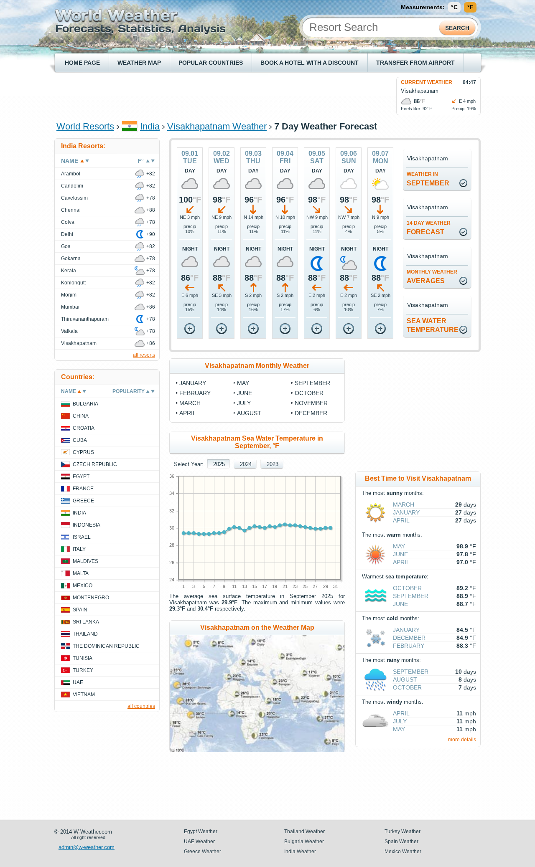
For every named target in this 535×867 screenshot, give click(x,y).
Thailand (85, 634)
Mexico (82, 585)
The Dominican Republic (106, 646)
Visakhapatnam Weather (217, 126)
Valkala (69, 331)
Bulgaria (85, 404)
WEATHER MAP (139, 62)
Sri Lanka (86, 622)
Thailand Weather (304, 831)
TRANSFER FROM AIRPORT (415, 62)
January (192, 383)
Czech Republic (95, 464)
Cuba (80, 440)
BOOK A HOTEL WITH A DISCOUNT (309, 62)
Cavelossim (74, 198)
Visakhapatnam (79, 343)
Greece (83, 501)
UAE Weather (199, 841)
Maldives (85, 561)
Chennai (71, 210)
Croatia (83, 428)
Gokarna (71, 258)
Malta (81, 573)
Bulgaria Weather (304, 841)
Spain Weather (401, 841)
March (190, 403)
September (428, 179)
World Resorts (85, 126)
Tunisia (82, 658)
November (311, 403)
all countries (141, 706)
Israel (82, 537)
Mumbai (70, 307)
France (83, 489)
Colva (67, 222)
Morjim (68, 295)
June (244, 393)
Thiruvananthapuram (85, 319)
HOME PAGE (82, 62)
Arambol (70, 174)
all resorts (144, 355)
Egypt (81, 476)
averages (432, 276)
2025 (219, 464)
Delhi (67, 234)
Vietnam (84, 694)
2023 (272, 464)
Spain (80, 610)
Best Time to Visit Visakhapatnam (418, 478)
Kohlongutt (73, 283)
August (249, 413)
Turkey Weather (402, 831)
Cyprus (83, 452)
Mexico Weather (403, 851)
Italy (79, 549)
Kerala (68, 271)
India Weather (300, 851)
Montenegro (91, 598)
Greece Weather (202, 851)
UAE (78, 682)
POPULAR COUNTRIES (210, 62)
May (243, 383)
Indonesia (86, 525)
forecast (429, 228)
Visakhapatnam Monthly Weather (257, 365)
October (309, 393)
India (150, 126)
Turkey (83, 670)
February (195, 393)
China (81, 416)
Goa (66, 246)
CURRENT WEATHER (426, 82)
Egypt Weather (200, 831)
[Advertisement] (208, 95)
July (244, 403)
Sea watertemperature (433, 325)
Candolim (72, 186)
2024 (246, 464)
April (187, 413)
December (311, 413)
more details (462, 740)
